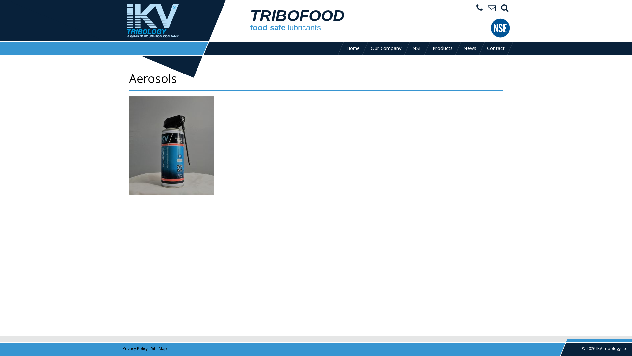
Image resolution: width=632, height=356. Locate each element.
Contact (496, 49)
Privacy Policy (135, 349)
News (469, 49)
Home (353, 49)
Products (443, 49)
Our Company (386, 49)
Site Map (159, 349)
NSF (417, 49)
